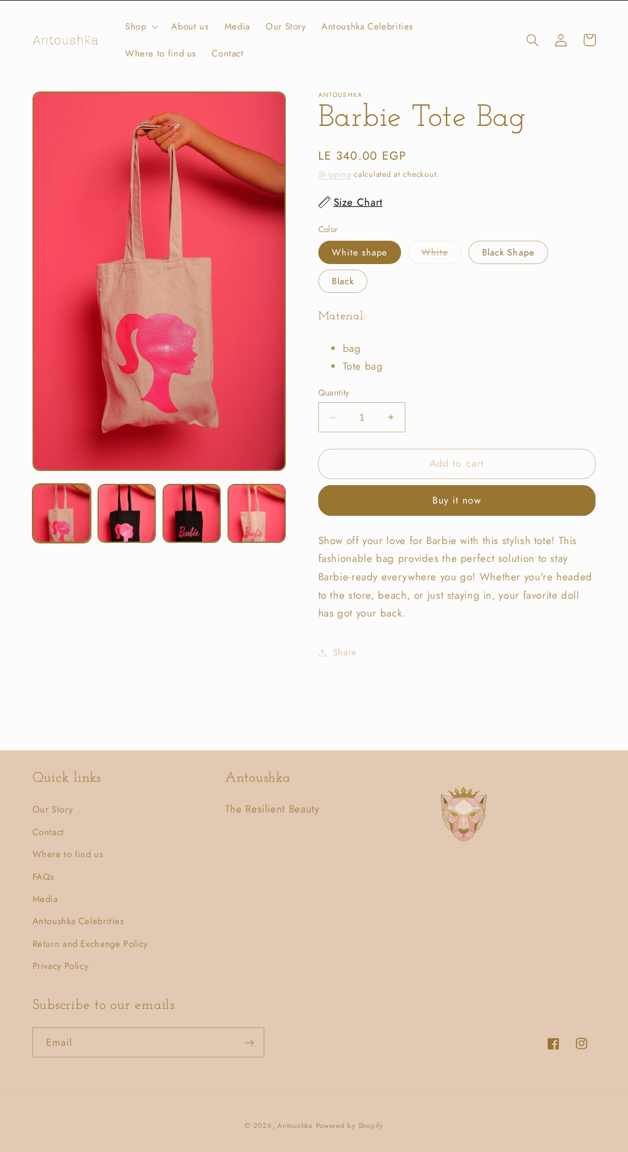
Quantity (334, 392)
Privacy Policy (61, 966)
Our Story (53, 809)
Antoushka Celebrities (78, 921)
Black (343, 281)
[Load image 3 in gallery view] (192, 513)
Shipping (334, 174)
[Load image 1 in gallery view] (62, 513)
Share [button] (345, 652)
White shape (360, 252)
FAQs (44, 877)
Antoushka (295, 1126)
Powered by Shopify (349, 1126)
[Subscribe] (249, 1042)
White (441, 254)
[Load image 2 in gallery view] (127, 513)
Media (45, 899)
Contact (48, 832)
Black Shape (508, 252)
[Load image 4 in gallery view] (257, 513)
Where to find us (68, 854)
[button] (140, 26)
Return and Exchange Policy (90, 944)
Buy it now (457, 500)
